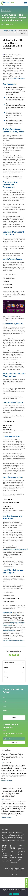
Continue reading (6, 780)
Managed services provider (17, 622)
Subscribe (14, 742)
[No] (26, 892)
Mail (18, 655)
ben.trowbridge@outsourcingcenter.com (13, 640)
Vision (11, 851)
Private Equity (5, 861)
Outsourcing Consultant (16, 614)
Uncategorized (6, 10)
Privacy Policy (19, 869)
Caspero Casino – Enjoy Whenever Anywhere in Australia (12, 757)
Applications (5, 849)
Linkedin (10, 655)
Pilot (11, 853)
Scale (11, 855)
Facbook (15, 655)
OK (10, 894)
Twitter (13, 874)
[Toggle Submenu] (23, 662)
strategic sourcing (7, 623)
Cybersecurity (5, 855)
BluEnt (13, 869)
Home (5, 30)
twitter (13, 655)
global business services (9, 630)
